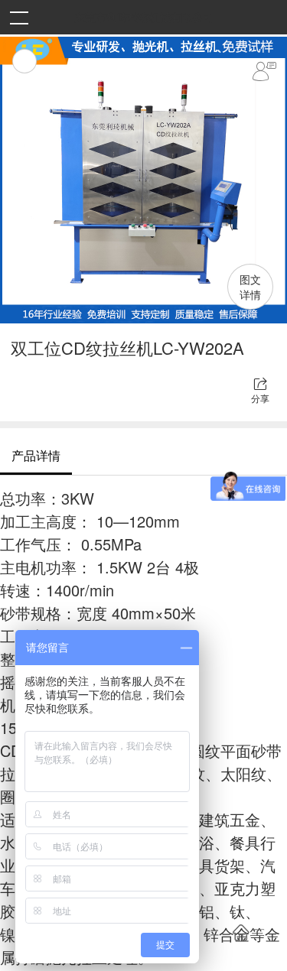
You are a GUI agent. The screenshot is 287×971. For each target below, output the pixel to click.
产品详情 (35, 455)
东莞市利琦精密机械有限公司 (144, 16)
